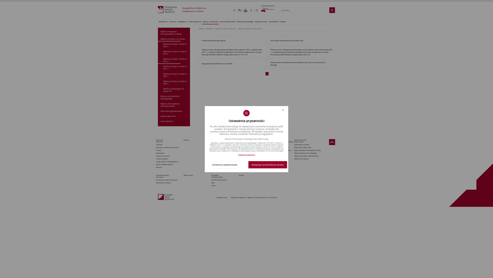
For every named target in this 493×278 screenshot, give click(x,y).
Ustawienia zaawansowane (224, 164)
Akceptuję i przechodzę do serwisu (268, 164)
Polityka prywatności (246, 155)
